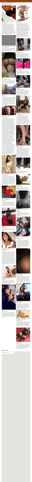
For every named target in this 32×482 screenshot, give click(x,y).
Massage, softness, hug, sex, (7, 21)
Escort (18, 88)
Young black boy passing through (8, 46)
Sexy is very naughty (21, 69)
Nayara (3, 226)
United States (9, 2)
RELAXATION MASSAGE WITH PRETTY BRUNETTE (8, 199)
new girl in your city (6, 174)
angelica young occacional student (22, 210)
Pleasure (3, 94)
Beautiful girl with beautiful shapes (7, 116)
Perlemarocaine (20, 21)
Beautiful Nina (19, 274)
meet (3, 78)
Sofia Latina (19, 168)
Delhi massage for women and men (22, 237)
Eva (3, 310)
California (12, 2)
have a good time (20, 342)
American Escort (20, 301)
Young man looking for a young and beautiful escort (8, 249)
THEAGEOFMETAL (4, 1)
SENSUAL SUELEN (5, 278)
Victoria (18, 51)
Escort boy (19, 185)
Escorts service (4, 2)
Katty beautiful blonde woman (22, 113)
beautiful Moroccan (20, 146)
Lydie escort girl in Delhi (21, 319)
